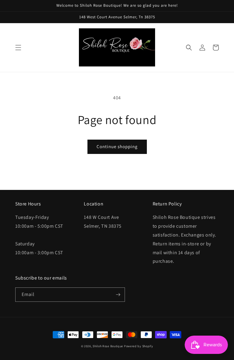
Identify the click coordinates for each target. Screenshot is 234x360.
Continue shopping (117, 146)
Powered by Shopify (138, 346)
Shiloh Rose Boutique (108, 346)
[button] (18, 47)
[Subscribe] (118, 294)
